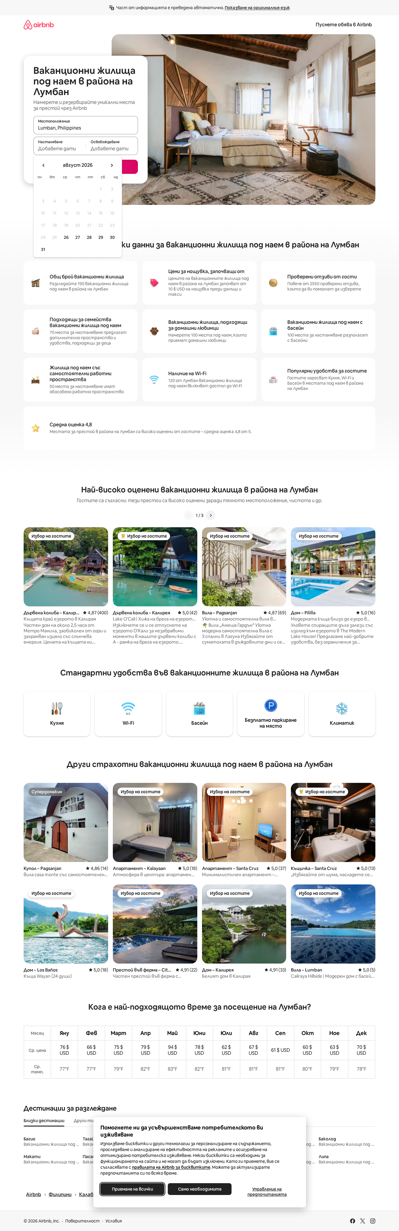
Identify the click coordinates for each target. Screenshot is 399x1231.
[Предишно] (188, 515)
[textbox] (59, 148)
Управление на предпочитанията (266, 1191)
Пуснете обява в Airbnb (344, 25)
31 (43, 249)
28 (89, 237)
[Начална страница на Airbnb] (39, 24)
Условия (113, 1221)
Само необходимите (199, 1189)
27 (77, 237)
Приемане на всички (132, 1189)
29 (100, 237)
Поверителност (82, 1221)
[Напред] (210, 515)
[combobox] (85, 127)
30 (112, 237)
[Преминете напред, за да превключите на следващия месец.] (111, 165)
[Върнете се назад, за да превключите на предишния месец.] (43, 165)
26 (66, 237)
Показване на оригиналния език (257, 7)
